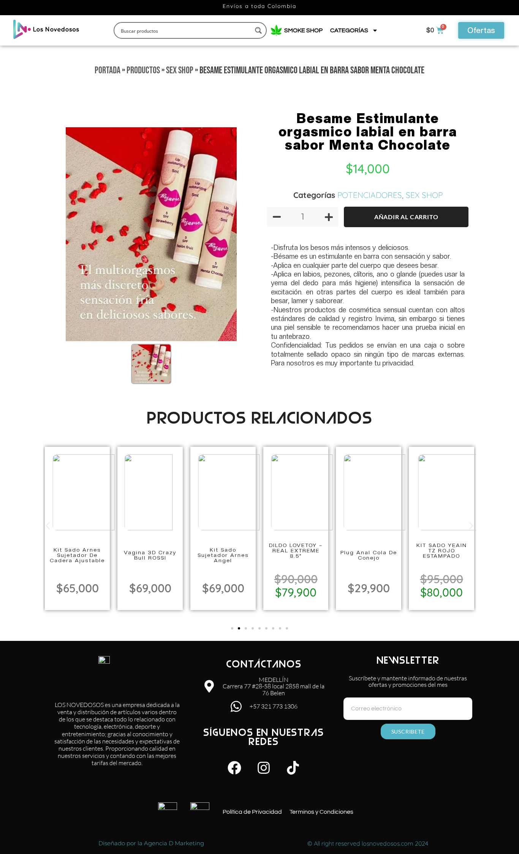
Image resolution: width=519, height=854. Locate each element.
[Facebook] (234, 767)
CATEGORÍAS (349, 30)
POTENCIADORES (369, 195)
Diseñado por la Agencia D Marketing (151, 843)
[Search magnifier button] (258, 30)
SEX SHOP (179, 70)
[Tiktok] (293, 767)
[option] (151, 234)
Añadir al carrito (406, 216)
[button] (47, 525)
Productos (143, 70)
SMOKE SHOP (302, 30)
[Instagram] (263, 767)
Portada (107, 70)
